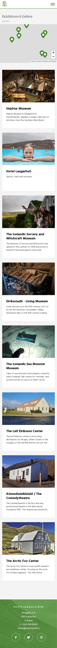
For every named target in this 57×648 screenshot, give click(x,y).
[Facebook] (16, 637)
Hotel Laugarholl (18, 171)
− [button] (53, 56)
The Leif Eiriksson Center (24, 431)
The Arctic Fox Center (22, 561)
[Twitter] (28, 637)
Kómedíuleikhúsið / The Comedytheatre (24, 496)
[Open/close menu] (53, 4)
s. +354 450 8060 (28, 624)
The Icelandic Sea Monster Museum (25, 366)
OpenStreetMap (43, 61)
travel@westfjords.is (29, 628)
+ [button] (53, 52)
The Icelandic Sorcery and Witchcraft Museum (25, 236)
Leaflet (33, 61)
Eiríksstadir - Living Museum (27, 301)
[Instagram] (41, 637)
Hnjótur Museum (18, 108)
